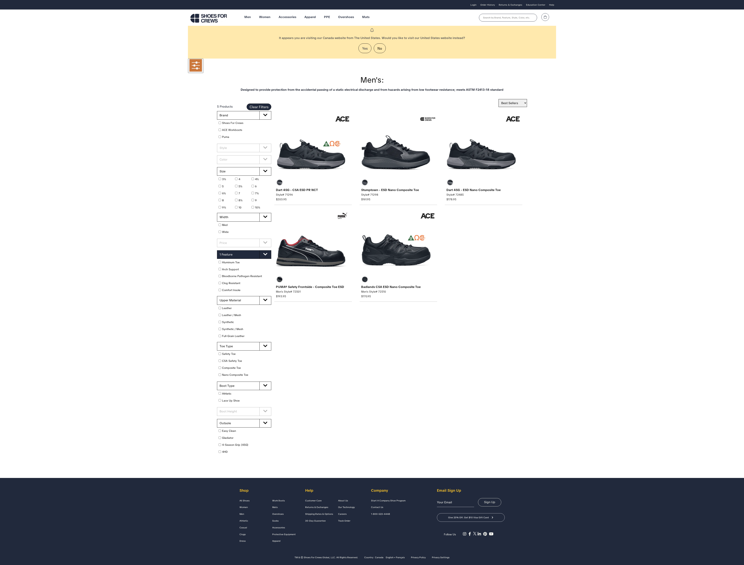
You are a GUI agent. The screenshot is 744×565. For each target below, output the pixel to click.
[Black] (279, 182)
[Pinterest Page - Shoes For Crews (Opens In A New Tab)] (486, 533)
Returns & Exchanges (510, 4)
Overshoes (346, 17)
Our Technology (346, 507)
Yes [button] (365, 48)
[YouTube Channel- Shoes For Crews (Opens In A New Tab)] (491, 533)
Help (551, 4)
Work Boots (278, 500)
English (390, 557)
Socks (275, 520)
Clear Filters (259, 107)
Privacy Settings (441, 557)
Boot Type (227, 386)
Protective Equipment (284, 534)
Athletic (243, 520)
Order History (487, 4)
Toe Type (226, 346)
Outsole (225, 423)
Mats (365, 17)
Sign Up (489, 502)
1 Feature (226, 254)
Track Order (344, 520)
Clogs (242, 534)
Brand (224, 115)
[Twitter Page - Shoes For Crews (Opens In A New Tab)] (475, 533)
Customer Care (313, 500)
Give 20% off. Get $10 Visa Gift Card (468, 517)
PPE (327, 17)
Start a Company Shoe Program (388, 500)
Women (264, 17)
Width (224, 217)
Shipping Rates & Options (319, 514)
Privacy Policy (418, 557)
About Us (343, 500)
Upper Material (230, 300)
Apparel (310, 17)
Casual (243, 527)
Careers (342, 514)
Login (473, 4)
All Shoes (244, 500)
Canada (379, 557)
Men (247, 17)
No (379, 48)
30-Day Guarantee (315, 520)
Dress (242, 541)
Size (223, 171)
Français (400, 557)
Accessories (287, 17)
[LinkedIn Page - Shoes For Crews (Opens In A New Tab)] (480, 533)
